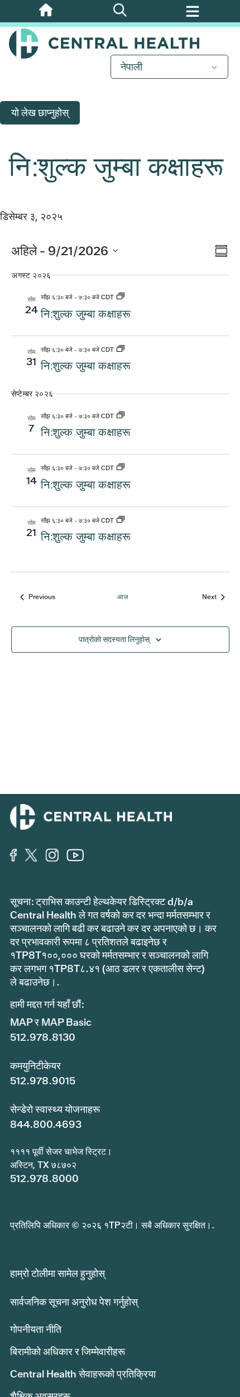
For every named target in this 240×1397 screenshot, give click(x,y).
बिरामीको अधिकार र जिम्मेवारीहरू (67, 1351)
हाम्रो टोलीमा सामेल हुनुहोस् (57, 1273)
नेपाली (131, 66)
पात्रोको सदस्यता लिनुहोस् (114, 639)
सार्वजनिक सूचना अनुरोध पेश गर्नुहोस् (74, 1301)
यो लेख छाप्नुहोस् (40, 112)
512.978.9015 (42, 1080)
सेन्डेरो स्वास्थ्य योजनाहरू (55, 1109)
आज (122, 596)
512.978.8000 (44, 1178)
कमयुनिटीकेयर (35, 1065)
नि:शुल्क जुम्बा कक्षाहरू (86, 314)
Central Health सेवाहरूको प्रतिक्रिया (83, 1373)
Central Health (120, 43)
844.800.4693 (45, 1124)
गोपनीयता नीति (35, 1329)
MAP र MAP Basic (51, 1022)
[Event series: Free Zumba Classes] (120, 297)
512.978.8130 (42, 1037)
